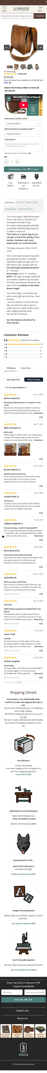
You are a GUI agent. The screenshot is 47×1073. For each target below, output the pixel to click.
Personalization (26, 209)
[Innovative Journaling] (21, 9)
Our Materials (11, 209)
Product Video (31, 202)
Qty (5, 156)
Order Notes (10, 139)
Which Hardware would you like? (19, 129)
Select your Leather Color (16, 118)
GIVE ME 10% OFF (23, 999)
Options (20, 202)
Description (10, 203)
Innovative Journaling (26, 1064)
